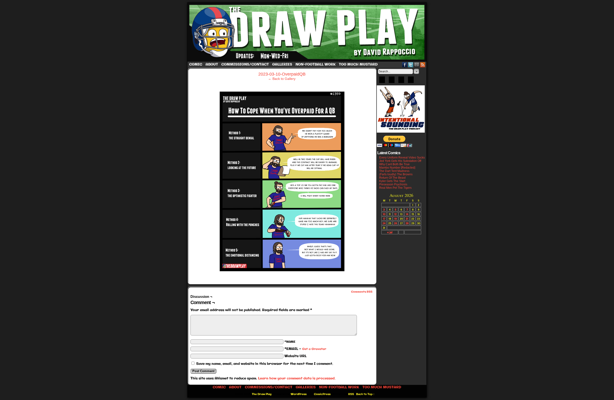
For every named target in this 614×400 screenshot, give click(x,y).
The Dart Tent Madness (394, 171)
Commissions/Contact (245, 64)
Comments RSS (361, 292)
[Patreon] (392, 81)
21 (407, 218)
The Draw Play (307, 32)
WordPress (299, 394)
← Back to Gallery (281, 79)
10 (384, 214)
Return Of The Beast (392, 177)
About (212, 64)
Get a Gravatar (314, 349)
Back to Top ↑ (365, 394)
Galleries (282, 64)
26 (395, 223)
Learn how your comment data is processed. (297, 378)
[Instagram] (411, 81)
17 (384, 218)
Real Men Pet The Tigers (395, 187)
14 (407, 214)
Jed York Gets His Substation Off (400, 161)
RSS (423, 65)
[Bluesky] (382, 81)
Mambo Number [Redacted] (397, 167)
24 (384, 223)
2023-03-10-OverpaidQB (282, 74)
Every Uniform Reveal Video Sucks (402, 157)
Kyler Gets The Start (392, 181)
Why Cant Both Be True (394, 164)
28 (407, 223)
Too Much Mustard (358, 64)
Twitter (411, 65)
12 (395, 214)
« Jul (389, 232)
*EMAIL (305, 349)
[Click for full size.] (282, 270)
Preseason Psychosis (393, 184)
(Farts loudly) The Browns (396, 174)
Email (417, 65)
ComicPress (322, 394)
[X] (401, 81)
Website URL (295, 356)
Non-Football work (315, 64)
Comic (195, 64)
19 (395, 218)
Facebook (405, 65)
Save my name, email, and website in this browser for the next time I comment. (264, 363)
